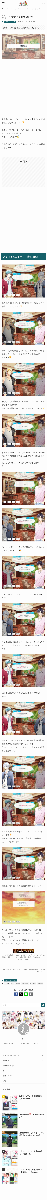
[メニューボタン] (3, 3)
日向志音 (33, 983)
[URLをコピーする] (30, 994)
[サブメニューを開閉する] (42, 1055)
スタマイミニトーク (9, 22)
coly (12, 983)
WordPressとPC (9, 1065)
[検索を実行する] (43, 1005)
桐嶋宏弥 (40, 983)
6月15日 (7, 983)
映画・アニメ (8, 1075)
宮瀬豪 (18, 983)
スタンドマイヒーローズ (12, 1055)
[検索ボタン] (43, 3)
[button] (16, 994)
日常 (4, 1080)
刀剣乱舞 (6, 1060)
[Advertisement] (23, 86)
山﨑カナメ (25, 983)
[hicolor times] (23, 3)
